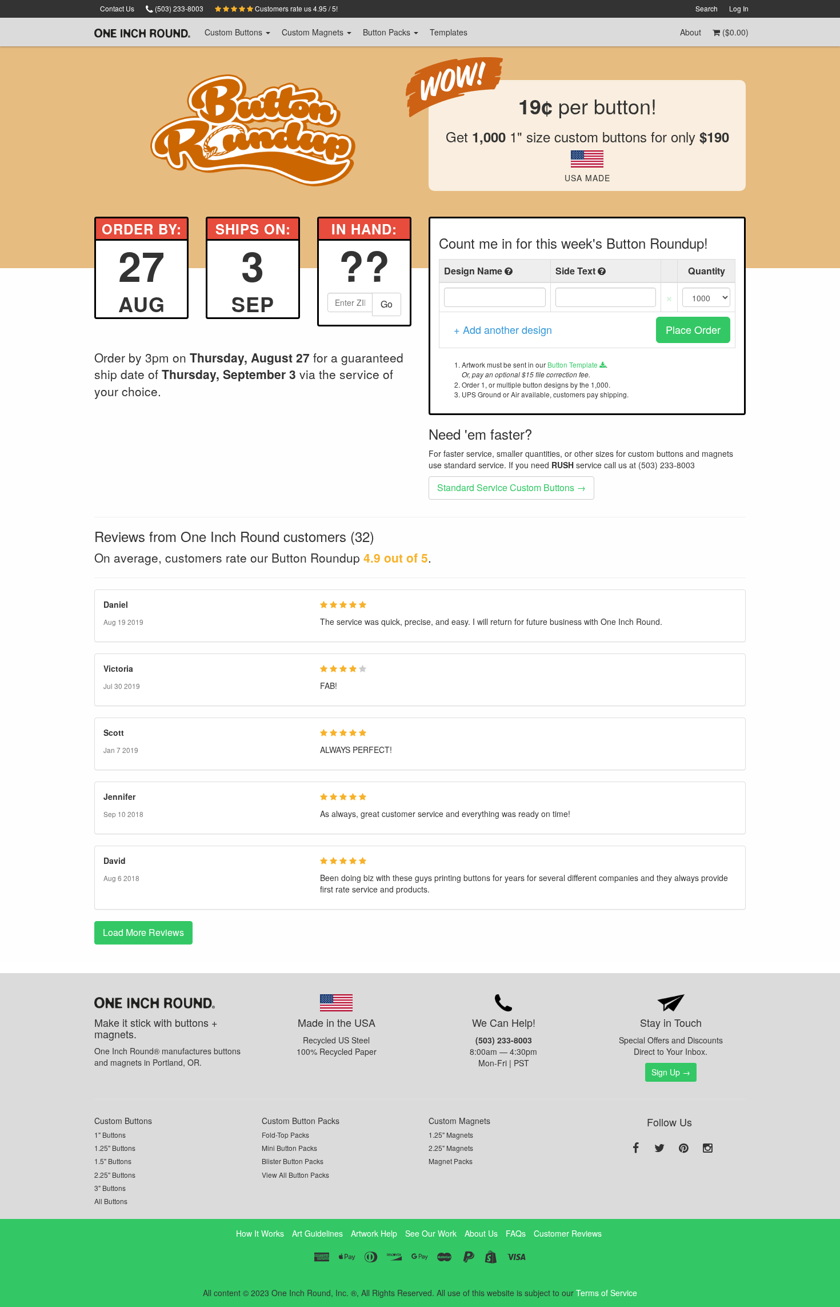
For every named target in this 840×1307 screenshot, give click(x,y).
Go (387, 303)
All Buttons (110, 1201)
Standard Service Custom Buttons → (511, 487)
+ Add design (503, 329)
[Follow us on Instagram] (707, 1149)
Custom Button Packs (300, 1120)
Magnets (314, 32)
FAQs (516, 1233)
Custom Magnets (459, 1120)
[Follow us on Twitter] (659, 1149)
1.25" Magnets (451, 1134)
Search (706, 8)
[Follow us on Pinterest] (683, 1149)
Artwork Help (374, 1233)
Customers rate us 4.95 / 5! (295, 8)
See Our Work (431, 1233)
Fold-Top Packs (285, 1134)
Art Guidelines (317, 1233)
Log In (739, 8)
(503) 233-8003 (178, 8)
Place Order (693, 329)
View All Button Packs (295, 1175)
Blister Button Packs (292, 1161)
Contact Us (117, 8)
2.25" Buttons (114, 1175)
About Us (481, 1233)
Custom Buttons (123, 1120)
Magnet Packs (451, 1161)
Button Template (573, 364)
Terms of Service (606, 1292)
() (734, 32)
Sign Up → (670, 1072)
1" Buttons (110, 1134)
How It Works (260, 1233)
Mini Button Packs (289, 1148)
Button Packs (388, 32)
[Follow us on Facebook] (635, 1149)
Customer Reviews (568, 1233)
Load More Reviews (143, 932)
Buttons (235, 32)
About (690, 32)
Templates (448, 32)
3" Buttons (110, 1188)
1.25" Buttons (114, 1148)
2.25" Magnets (451, 1148)
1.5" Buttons (112, 1161)
